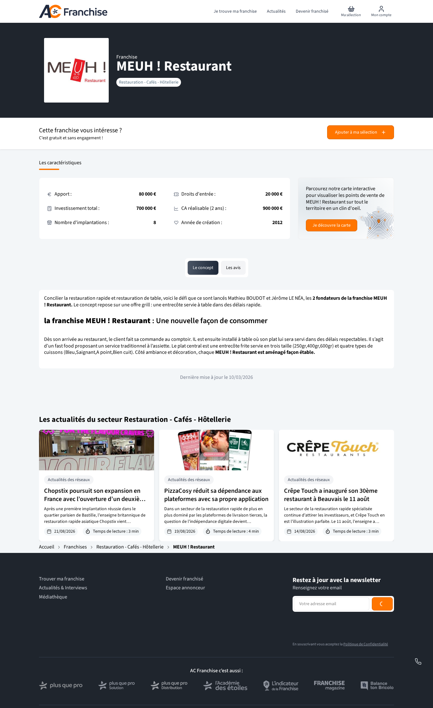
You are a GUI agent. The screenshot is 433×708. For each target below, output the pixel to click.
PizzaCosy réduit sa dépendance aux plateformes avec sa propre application (216, 495)
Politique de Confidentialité (365, 644)
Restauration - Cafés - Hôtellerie (148, 82)
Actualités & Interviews (63, 588)
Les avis (233, 268)
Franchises (75, 546)
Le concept (203, 268)
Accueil (46, 546)
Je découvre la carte (332, 225)
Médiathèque (53, 597)
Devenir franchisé (184, 579)
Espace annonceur (185, 588)
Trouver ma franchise (61, 579)
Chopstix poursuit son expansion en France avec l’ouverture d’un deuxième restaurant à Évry (96, 499)
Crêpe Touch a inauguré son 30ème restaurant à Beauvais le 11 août (331, 495)
